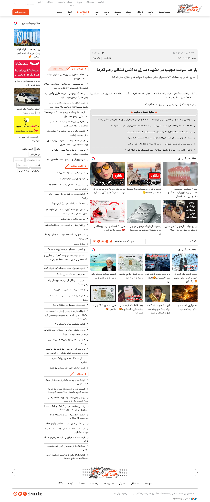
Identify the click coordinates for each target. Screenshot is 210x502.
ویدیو (59, 12)
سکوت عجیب (79, 244)
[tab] (79, 68)
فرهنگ (140, 12)
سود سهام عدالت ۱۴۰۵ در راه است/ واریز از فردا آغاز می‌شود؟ (66, 236)
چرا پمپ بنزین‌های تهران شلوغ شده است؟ (66, 249)
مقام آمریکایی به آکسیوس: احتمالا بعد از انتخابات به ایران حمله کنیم (69, 124)
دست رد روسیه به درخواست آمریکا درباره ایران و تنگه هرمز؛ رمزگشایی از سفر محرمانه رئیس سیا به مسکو (66, 259)
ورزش (106, 12)
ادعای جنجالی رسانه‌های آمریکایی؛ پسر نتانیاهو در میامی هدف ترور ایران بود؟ (66, 332)
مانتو (38, 149)
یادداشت (61, 2)
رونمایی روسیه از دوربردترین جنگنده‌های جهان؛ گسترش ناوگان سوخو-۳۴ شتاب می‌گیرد (66, 86)
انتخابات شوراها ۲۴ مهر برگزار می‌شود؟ (68, 203)
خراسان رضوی (178, 52)
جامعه (151, 12)
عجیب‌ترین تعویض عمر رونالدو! (71, 274)
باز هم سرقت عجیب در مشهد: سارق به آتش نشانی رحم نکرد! (147, 70)
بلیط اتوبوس (24, 170)
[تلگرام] (15, 494)
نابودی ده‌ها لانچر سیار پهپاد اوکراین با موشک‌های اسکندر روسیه (70, 152)
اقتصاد (129, 12)
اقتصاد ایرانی (35, 165)
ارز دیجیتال (36, 170)
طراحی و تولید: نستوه (182, 498)
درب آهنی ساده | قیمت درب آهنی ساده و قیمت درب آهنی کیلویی (66, 430)
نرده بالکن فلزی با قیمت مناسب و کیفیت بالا (65, 423)
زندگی (69, 12)
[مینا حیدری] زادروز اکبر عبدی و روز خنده (67, 368)
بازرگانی (80, 374)
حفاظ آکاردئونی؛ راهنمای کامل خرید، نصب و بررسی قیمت (67, 447)
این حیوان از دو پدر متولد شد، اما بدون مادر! (65, 159)
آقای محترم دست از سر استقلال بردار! (69, 305)
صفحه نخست (164, 12)
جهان (96, 12)
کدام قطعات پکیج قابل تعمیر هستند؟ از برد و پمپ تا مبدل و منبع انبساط (67, 456)
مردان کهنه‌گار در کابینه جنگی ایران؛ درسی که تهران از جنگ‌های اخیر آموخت (160, 144)
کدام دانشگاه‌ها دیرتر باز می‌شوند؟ (70, 324)
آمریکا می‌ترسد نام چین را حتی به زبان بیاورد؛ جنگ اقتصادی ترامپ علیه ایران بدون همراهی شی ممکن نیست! (144, 119)
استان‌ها (83, 12)
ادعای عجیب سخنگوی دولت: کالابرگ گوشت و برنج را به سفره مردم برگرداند (67, 211)
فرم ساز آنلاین (35, 154)
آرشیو (40, 2)
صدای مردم (70, 3)
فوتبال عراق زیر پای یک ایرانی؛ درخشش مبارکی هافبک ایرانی (66, 381)
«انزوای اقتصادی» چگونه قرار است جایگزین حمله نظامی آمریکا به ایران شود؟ (158, 150)
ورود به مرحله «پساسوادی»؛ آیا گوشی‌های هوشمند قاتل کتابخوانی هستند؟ (159, 132)
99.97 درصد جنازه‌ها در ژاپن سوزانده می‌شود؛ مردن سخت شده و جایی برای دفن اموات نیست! (151, 125)
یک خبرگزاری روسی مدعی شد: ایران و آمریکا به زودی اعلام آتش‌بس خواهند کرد (66, 95)
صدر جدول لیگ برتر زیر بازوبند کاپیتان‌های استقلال (68, 298)
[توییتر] (20, 494)
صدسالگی (90, 2)
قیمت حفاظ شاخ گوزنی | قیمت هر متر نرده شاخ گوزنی (66, 439)
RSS (60, 483)
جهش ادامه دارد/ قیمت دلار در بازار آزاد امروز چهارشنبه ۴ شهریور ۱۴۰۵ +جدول (67, 142)
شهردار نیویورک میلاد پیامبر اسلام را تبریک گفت (64, 268)
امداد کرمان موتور (33, 159)
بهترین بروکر (22, 165)
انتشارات (49, 2)
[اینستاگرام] (25, 494)
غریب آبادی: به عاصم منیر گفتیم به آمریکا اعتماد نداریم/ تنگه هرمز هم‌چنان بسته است (68, 105)
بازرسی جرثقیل (27, 149)
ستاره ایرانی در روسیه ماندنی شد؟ (70, 172)
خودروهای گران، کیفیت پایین (72, 178)
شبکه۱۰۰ (101, 2)
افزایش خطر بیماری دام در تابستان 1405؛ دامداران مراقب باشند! (69, 416)
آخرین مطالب (77, 166)
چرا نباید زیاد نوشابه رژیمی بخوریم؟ (69, 289)
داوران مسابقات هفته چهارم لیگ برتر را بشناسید (70, 360)
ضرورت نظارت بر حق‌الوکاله (73, 219)
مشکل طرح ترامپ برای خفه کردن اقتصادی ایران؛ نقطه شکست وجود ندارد (160, 138)
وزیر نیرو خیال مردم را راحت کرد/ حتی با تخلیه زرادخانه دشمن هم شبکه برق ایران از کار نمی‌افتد (66, 351)
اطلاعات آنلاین (189, 8)
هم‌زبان (79, 2)
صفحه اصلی (191, 52)
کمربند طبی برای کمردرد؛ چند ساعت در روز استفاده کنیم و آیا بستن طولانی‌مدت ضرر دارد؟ (68, 390)
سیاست (117, 12)
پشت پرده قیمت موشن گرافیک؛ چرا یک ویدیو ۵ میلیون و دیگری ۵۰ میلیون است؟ (66, 407)
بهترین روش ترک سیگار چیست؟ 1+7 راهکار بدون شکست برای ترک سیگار (68, 399)
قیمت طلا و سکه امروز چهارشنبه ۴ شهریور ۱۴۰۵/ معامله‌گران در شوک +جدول (66, 114)
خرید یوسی (19, 159)
